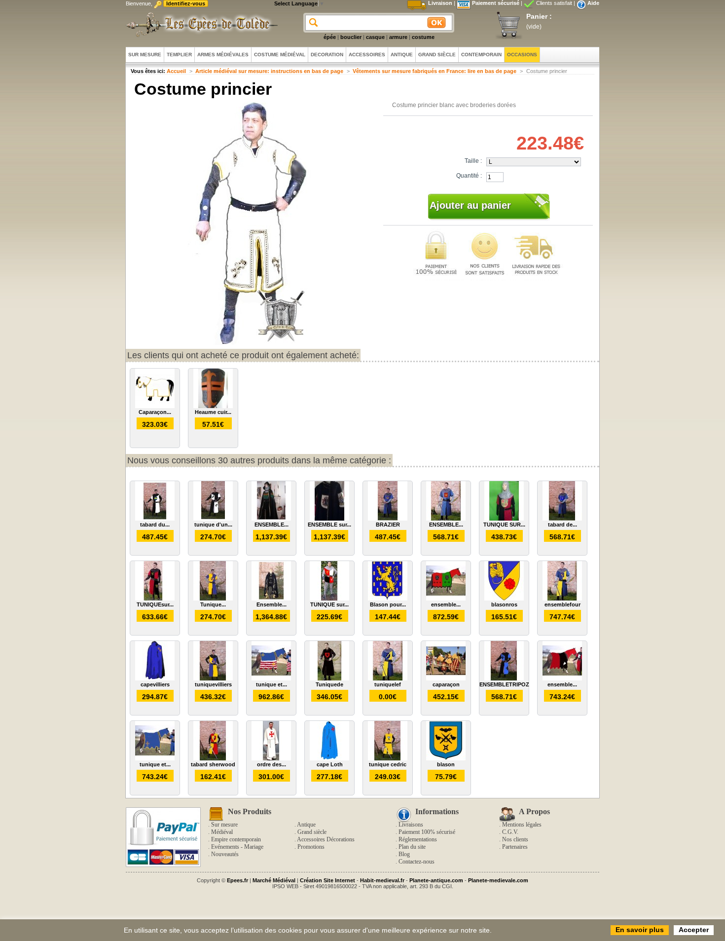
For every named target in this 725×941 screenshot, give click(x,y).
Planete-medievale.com (498, 880)
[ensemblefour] (562, 599)
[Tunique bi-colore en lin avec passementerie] (213, 599)
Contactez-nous (417, 861)
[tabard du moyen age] (155, 519)
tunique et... (271, 684)
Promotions (311, 846)
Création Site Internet (327, 880)
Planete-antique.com (436, 880)
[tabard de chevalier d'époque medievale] (562, 519)
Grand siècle (311, 831)
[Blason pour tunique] (387, 599)
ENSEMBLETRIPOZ (504, 684)
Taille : (473, 160)
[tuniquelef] (387, 678)
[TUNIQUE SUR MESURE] (504, 519)
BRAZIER (388, 524)
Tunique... (213, 604)
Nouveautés (225, 854)
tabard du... (155, 524)
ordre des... (271, 764)
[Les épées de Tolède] (200, 24)
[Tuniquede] (329, 678)
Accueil (176, 71)
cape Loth (330, 764)
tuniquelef (387, 684)
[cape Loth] (329, 758)
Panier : (539, 16)
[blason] (446, 758)
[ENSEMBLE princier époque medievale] (271, 519)
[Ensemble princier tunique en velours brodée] (271, 599)
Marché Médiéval (274, 880)
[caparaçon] (446, 678)
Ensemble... (271, 604)
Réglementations (418, 839)
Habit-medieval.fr (382, 880)
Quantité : (469, 175)
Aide (593, 3)
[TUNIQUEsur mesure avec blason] (155, 599)
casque (375, 37)
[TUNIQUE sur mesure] (329, 599)
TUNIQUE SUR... (504, 524)
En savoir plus (640, 930)
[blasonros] (504, 599)
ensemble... (446, 604)
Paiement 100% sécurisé (427, 831)
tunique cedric (387, 764)
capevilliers (155, 684)
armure (398, 37)
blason (446, 764)
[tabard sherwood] (213, 758)
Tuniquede (329, 684)
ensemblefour (562, 604)
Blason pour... (388, 604)
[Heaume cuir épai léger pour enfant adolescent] (213, 406)
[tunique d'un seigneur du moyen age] (213, 519)
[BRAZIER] (387, 519)
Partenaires (515, 846)
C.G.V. (510, 831)
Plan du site (412, 846)
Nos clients (515, 839)
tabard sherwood (213, 764)
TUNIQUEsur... (155, 604)
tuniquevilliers (213, 684)
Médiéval (222, 831)
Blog (404, 854)
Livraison (440, 3)
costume (423, 37)
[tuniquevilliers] (213, 678)
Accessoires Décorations (326, 839)
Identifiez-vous (185, 3)
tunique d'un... (213, 524)
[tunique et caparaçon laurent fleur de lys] (271, 678)
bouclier (351, 37)
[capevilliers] (155, 678)
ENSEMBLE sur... (329, 524)
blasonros (504, 604)
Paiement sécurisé (495, 3)
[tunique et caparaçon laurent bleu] (155, 758)
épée (330, 37)
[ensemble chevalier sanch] (446, 599)
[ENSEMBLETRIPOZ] (504, 678)
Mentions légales (522, 824)
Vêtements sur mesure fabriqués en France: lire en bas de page (434, 71)
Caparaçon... (155, 412)
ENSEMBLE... (271, 524)
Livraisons (411, 824)
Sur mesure (224, 824)
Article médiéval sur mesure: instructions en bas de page (269, 71)
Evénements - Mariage (237, 846)
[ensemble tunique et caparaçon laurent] (562, 678)
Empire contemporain (236, 839)
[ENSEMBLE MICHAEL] (446, 519)
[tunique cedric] (387, 758)
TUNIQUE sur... (329, 604)
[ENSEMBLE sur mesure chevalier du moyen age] (329, 519)
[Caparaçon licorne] (155, 406)
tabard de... (562, 524)
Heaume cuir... (213, 412)
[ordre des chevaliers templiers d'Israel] (271, 758)
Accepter (694, 930)
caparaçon (446, 684)
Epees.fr (237, 880)
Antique (306, 824)
